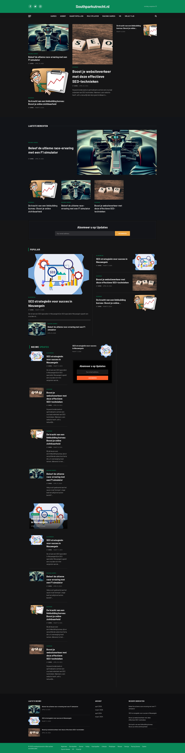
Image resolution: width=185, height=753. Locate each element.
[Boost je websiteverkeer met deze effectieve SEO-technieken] (92, 44)
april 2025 (98, 706)
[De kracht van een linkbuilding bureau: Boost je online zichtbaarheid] (48, 81)
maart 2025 (99, 710)
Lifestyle (104, 746)
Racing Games (108, 16)
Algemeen (31, 297)
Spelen (144, 746)
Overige (31, 98)
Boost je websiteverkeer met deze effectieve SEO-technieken (91, 76)
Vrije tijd (129, 16)
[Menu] (29, 16)
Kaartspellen (76, 16)
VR (120, 16)
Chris (32, 63)
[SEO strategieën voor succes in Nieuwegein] (58, 274)
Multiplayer (93, 16)
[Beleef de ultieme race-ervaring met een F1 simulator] (48, 37)
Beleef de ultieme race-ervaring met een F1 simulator (47, 58)
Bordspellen (73, 746)
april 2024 (98, 713)
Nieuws (120, 746)
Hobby (63, 16)
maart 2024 (99, 717)
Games (54, 16)
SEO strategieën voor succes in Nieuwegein (50, 303)
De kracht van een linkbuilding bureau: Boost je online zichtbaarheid (46, 102)
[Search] (155, 16)
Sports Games (65, 749)
